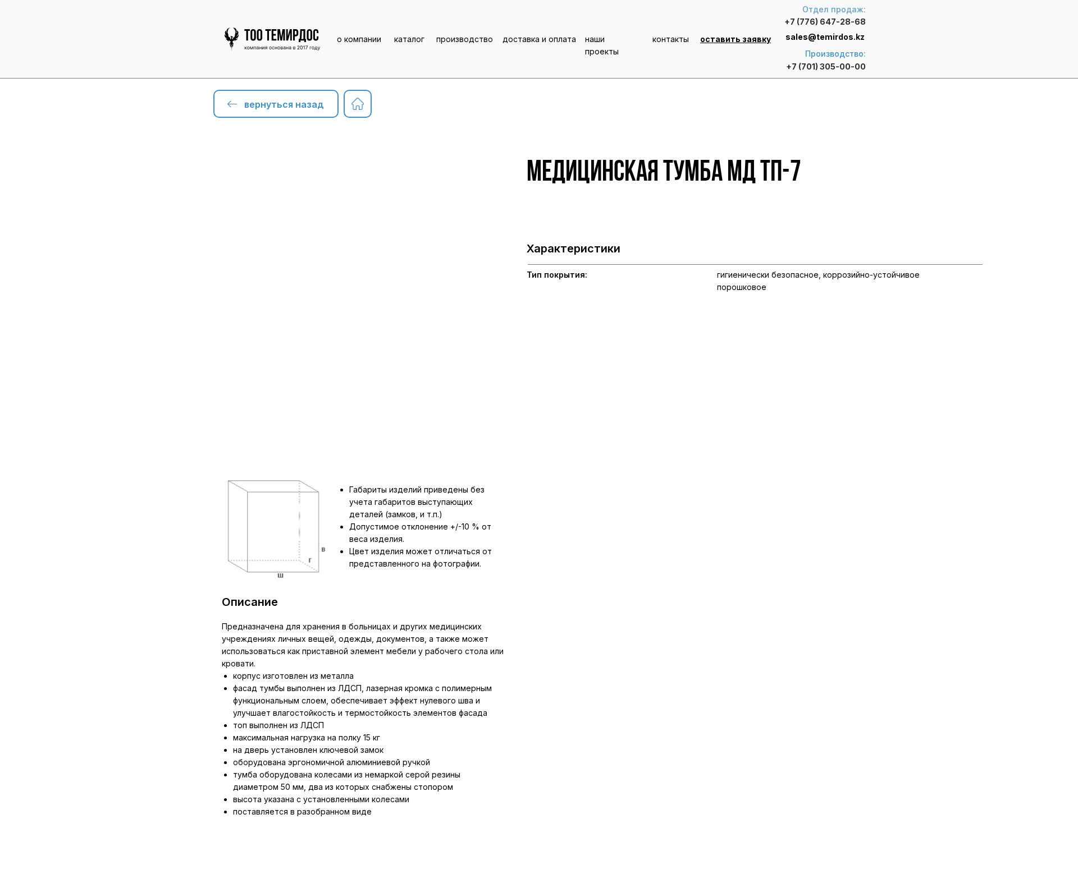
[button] (735, 39)
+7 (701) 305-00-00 (826, 66)
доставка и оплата (539, 39)
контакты (670, 39)
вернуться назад (284, 104)
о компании (359, 39)
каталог (409, 39)
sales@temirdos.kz (825, 37)
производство (464, 39)
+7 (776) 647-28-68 (825, 21)
